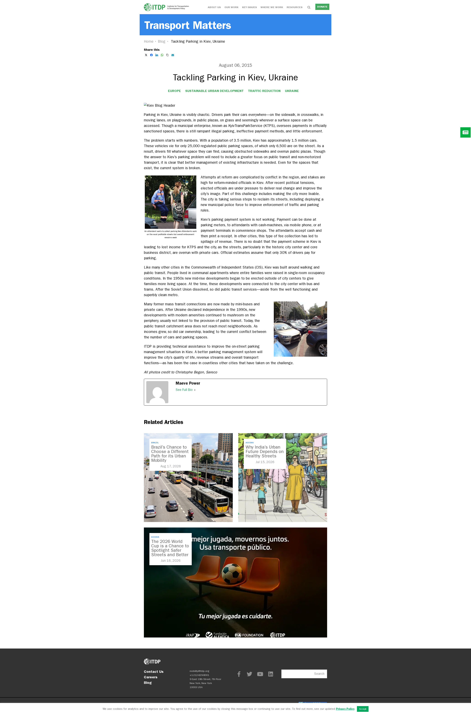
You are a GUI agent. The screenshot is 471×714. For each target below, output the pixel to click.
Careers (150, 677)
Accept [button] (362, 709)
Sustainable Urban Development (214, 91)
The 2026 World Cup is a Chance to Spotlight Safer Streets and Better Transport (170, 550)
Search (319, 674)
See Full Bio (184, 390)
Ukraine (292, 91)
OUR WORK (231, 7)
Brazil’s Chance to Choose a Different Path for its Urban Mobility (170, 454)
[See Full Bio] (195, 390)
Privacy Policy (345, 709)
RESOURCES (294, 7)
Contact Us (154, 671)
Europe (174, 91)
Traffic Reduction (264, 91)
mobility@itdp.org (199, 671)
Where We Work (272, 7)
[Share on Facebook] (151, 55)
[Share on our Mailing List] (173, 55)
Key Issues (249, 7)
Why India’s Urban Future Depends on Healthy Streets (265, 452)
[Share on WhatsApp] (162, 55)
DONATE (322, 6)
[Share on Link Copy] (167, 55)
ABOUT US (214, 7)
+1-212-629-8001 (199, 675)
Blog (162, 41)
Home (148, 41)
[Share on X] (146, 55)
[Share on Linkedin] (157, 55)
